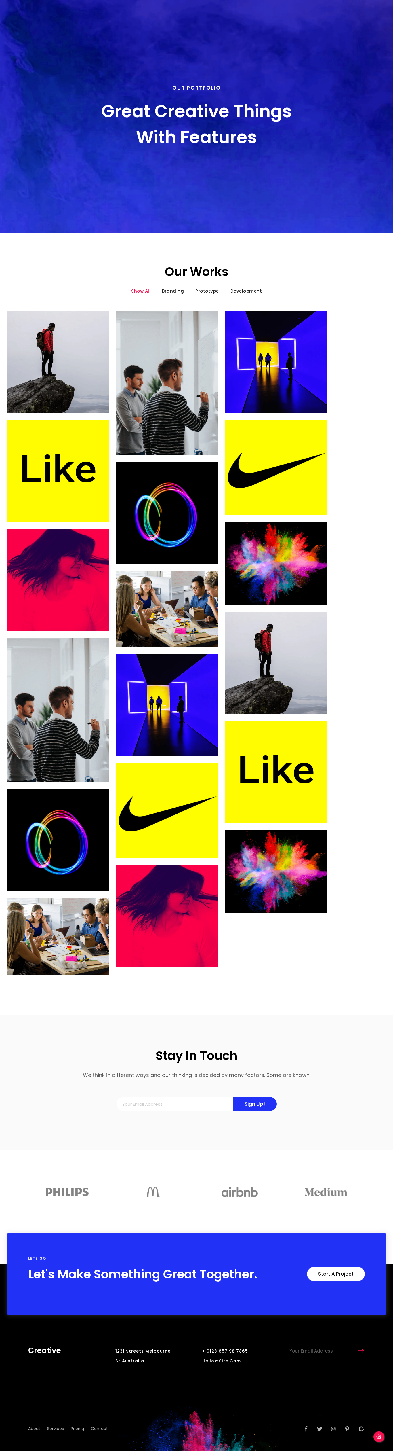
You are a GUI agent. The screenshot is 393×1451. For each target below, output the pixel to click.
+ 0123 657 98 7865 (225, 1351)
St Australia (129, 1361)
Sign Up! (255, 1103)
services (55, 1428)
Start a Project (336, 1273)
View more (58, 362)
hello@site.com (221, 1361)
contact (99, 1428)
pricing (77, 1428)
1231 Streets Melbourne (143, 1351)
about (34, 1428)
